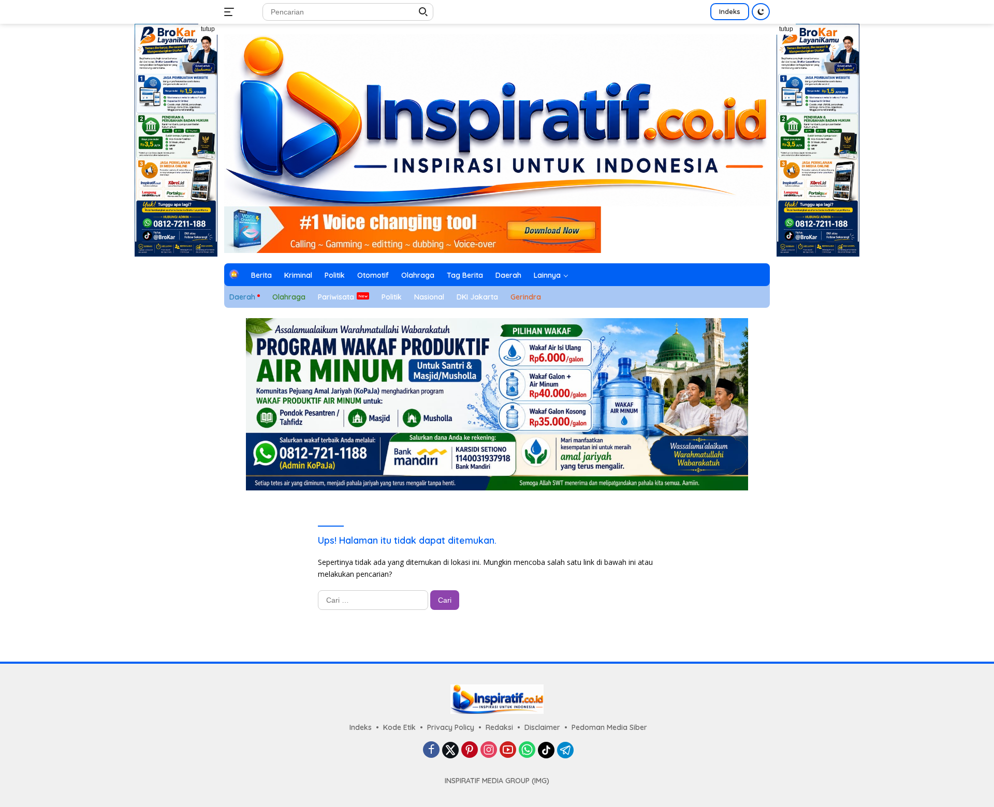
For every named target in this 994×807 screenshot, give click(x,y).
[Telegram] (565, 750)
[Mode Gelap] (761, 11)
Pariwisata (336, 297)
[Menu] (231, 12)
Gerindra (525, 297)
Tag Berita (465, 275)
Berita (261, 275)
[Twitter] (450, 750)
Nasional (429, 297)
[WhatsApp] (527, 750)
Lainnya (547, 275)
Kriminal (298, 275)
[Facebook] (431, 750)
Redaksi (499, 727)
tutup (208, 29)
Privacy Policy (450, 727)
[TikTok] (546, 750)
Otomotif (373, 275)
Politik (335, 275)
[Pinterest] (469, 750)
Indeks (729, 11)
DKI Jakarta (477, 297)
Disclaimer (542, 727)
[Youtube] (508, 750)
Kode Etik (399, 727)
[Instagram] (488, 750)
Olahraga (417, 275)
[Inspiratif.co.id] (497, 119)
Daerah (508, 275)
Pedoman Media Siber (609, 727)
